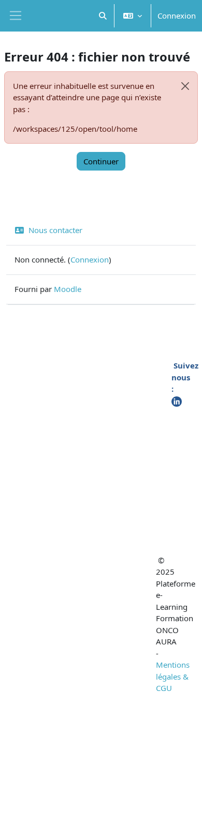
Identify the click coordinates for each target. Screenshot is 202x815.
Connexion (176, 15)
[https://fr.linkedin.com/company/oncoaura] (176, 400)
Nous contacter (55, 230)
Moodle (67, 289)
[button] (103, 16)
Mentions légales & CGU (173, 676)
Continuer (101, 161)
